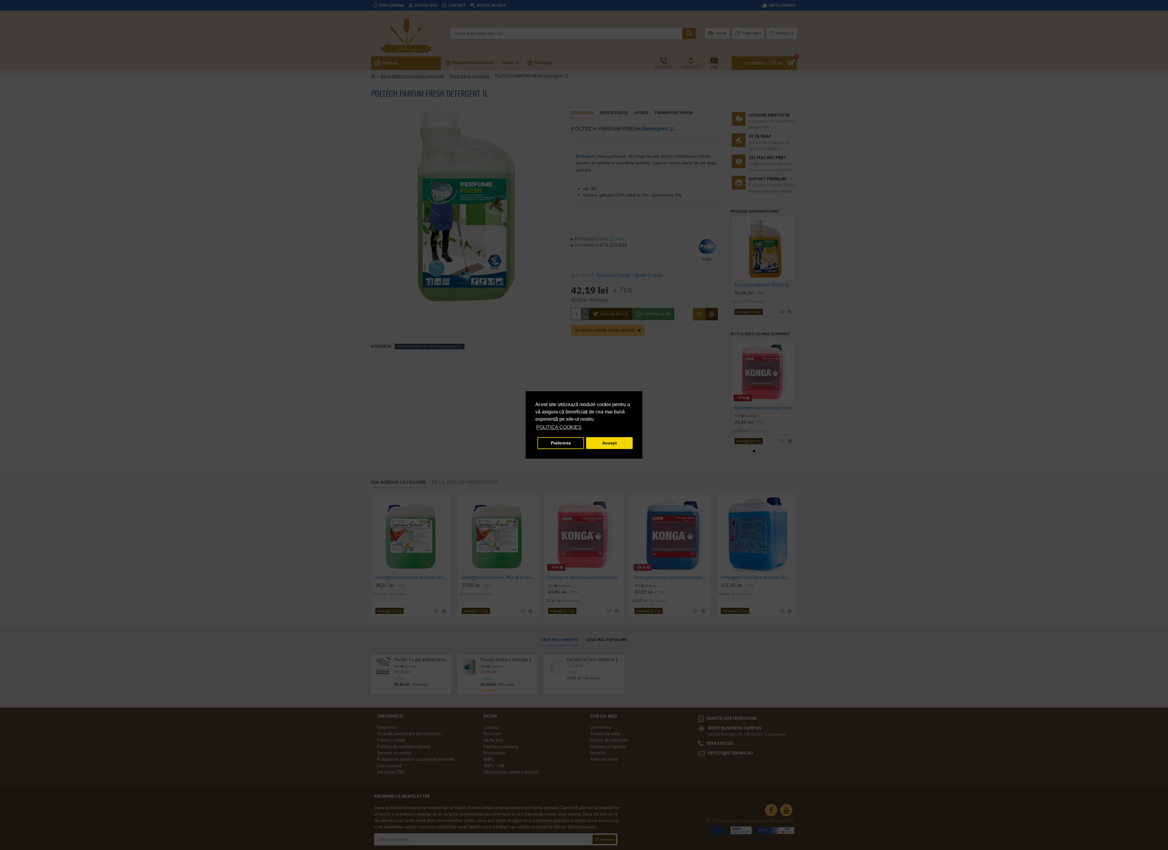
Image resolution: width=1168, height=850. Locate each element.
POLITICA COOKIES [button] (559, 427)
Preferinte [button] (561, 443)
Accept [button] (609, 443)
